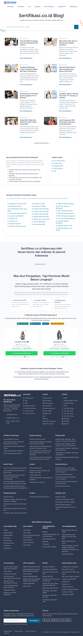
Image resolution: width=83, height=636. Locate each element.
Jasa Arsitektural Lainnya (11, 439)
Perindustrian (8, 540)
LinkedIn (57, 620)
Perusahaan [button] (73, 6)
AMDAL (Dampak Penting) (66, 203)
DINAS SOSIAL (27, 574)
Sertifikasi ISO (46, 413)
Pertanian (45, 541)
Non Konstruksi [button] (49, 6)
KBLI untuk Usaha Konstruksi (18, 213)
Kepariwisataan (8, 532)
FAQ (54, 171)
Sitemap (6, 633)
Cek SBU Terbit (68, 413)
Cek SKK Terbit (68, 411)
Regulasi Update (30, 406)
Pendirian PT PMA (39, 203)
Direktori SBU (57, 163)
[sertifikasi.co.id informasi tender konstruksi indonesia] (10, 3)
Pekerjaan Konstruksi (10, 574)
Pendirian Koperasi (15, 223)
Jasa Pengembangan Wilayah (13, 453)
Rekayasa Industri (9, 543)
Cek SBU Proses (69, 408)
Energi (5, 530)
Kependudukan (8, 535)
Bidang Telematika (67, 554)
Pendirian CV (13, 221)
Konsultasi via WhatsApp (23, 353)
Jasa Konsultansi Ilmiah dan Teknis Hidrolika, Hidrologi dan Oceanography (14, 477)
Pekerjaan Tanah (60, 497)
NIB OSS (45, 418)
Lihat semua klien (40, 264)
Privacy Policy (29, 411)
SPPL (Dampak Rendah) (65, 211)
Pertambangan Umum (49, 539)
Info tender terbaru (59, 161)
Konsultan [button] (21, 6)
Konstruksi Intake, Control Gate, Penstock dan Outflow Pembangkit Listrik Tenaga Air (66, 470)
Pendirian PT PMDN (40, 206)
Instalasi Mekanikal (35, 475)
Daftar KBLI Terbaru (15, 206)
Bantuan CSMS (46, 411)
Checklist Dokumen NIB (41, 214)
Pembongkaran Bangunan (63, 504)
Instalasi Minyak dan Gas (37, 482)
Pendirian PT (13, 218)
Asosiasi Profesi (69, 403)
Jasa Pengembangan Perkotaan (13, 451)
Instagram (67, 620)
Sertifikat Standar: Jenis (65, 225)
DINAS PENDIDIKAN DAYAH (31, 567)
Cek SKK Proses (69, 416)
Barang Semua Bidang (49, 546)
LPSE (65, 406)
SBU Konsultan (46, 400)
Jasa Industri (27, 530)
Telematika (7, 545)
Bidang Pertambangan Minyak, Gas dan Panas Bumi (69, 536)
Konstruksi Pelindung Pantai (63, 474)
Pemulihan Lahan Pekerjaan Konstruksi (15, 513)
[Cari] (76, 27)
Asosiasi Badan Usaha (70, 400)
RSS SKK (66, 424)
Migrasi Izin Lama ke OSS (41, 219)
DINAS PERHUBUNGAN (30, 576)
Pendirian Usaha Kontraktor (17, 226)
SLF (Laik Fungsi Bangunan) (66, 218)
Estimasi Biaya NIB (39, 224)
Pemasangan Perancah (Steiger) (65, 502)
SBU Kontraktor (47, 398)
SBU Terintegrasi (47, 403)
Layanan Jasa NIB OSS (16, 216)
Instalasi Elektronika (36, 468)
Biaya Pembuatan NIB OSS (50, 588)
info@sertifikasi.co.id (12, 418)
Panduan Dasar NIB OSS (41, 209)
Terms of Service (30, 413)
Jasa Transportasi (28, 542)
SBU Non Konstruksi (48, 408)
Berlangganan (34, 620)
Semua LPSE (27, 586)
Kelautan (45, 532)
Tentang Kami (29, 398)
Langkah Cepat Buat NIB (41, 211)
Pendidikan (7, 538)
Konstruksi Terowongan (62, 486)
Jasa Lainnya (27, 532)
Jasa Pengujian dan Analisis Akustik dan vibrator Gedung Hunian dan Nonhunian (40, 452)
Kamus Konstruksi (30, 408)
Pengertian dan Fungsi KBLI (17, 203)
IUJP (43, 416)
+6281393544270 (11, 414)
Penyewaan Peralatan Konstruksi (39, 497)
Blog (26, 403)
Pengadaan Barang (9, 590)
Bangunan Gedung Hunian (37, 439)
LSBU (65, 398)
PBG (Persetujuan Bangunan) (66, 216)
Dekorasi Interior (9, 497)
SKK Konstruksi (58, 168)
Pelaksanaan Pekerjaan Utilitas (64, 499)
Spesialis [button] (37, 6)
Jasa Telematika (28, 540)
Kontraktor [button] (10, 6)
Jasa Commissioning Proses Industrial (15, 468)
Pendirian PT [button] (62, 6)
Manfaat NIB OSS (47, 576)
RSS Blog (66, 418)
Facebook (47, 620)
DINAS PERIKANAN (29, 583)
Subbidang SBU (58, 166)
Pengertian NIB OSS (48, 567)
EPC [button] (29, 6)
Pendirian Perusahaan (49, 421)
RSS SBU (66, 421)
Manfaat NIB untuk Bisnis (41, 216)
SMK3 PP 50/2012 (48, 424)
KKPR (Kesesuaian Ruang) (66, 213)
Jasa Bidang (26, 545)
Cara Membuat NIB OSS (49, 569)
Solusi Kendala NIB (39, 222)
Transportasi (7, 548)
